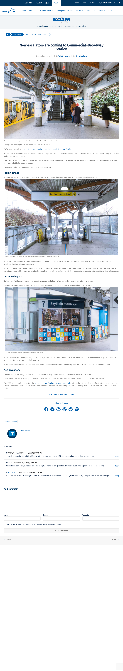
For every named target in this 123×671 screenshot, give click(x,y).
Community (90, 11)
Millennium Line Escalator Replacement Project (53, 383)
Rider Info (27, 3)
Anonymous (12, 472)
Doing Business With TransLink (69, 11)
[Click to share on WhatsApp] (64, 409)
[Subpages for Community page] (95, 11)
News (77, 3)
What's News (17, 34)
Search (110, 11)
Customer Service (46, 11)
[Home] (7, 34)
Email (45, 515)
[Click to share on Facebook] (46, 409)
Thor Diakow (81, 56)
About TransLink (28, 11)
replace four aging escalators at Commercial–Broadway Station (47, 149)
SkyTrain (14, 421)
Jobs (84, 3)
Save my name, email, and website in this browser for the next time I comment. (35, 524)
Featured (7, 421)
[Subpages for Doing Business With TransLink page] (82, 11)
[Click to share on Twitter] (52, 409)
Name (6, 515)
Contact (92, 3)
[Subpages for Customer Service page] (53, 11)
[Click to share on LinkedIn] (58, 409)
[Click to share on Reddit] (71, 409)
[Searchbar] (119, 3)
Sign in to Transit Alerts (107, 3)
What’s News (63, 56)
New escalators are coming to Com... (37, 34)
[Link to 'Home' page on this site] (9, 11)
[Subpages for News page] (104, 11)
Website (85, 515)
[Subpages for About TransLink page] (35, 11)
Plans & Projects (43, 3)
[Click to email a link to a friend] (77, 409)
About (56, 3)
